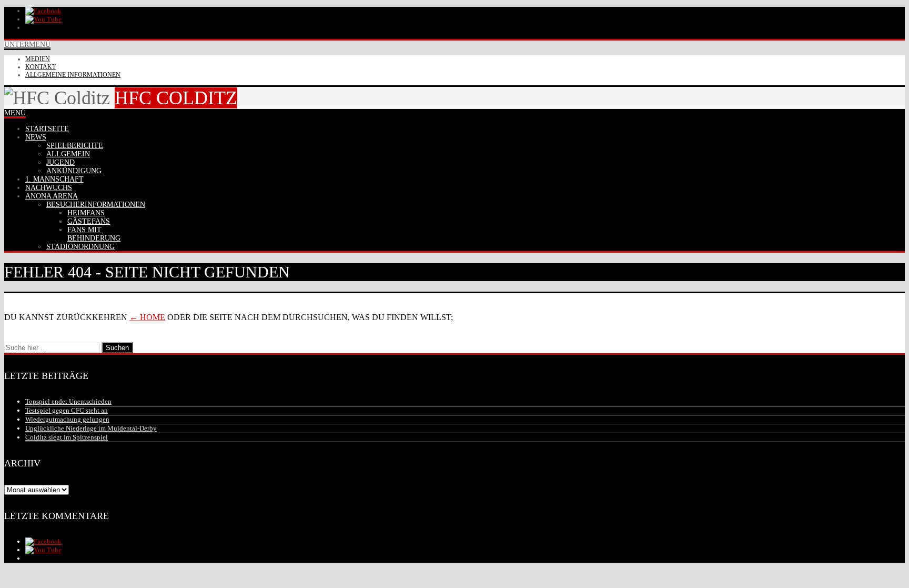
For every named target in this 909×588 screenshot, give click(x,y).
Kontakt (40, 67)
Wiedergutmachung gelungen (67, 419)
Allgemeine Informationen (72, 74)
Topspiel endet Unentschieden (68, 401)
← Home (147, 317)
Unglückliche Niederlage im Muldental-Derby (91, 428)
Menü (15, 113)
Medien (37, 59)
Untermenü (27, 44)
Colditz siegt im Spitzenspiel (66, 437)
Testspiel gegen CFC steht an (66, 410)
